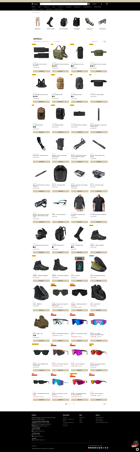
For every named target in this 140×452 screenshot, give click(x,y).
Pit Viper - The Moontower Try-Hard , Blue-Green (60, 394)
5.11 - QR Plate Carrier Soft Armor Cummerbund (40, 65)
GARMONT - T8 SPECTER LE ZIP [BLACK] (60, 275)
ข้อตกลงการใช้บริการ (99, 419)
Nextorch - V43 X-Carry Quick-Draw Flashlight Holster (59, 156)
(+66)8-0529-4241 (47, 424)
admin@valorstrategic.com (39, 440)
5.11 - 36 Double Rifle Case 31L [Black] (79, 125)
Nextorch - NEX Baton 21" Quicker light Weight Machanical (98, 125)
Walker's (53, 213)
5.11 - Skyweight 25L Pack (76, 94)
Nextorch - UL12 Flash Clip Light (96, 185)
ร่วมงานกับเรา (65, 425)
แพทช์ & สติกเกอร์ (97, 6)
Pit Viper (53, 302)
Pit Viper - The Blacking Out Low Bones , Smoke (41, 394)
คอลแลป (41, 9)
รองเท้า (53, 6)
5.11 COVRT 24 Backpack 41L (58, 245)
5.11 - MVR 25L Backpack (38, 125)
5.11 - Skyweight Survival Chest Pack (40, 94)
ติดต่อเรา (64, 420)
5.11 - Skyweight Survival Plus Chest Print (60, 64)
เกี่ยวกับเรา (64, 417)
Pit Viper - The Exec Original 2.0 (78, 364)
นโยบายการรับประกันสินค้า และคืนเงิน (102, 422)
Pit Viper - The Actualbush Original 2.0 (60, 364)
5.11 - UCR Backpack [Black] (57, 125)
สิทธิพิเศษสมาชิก (49, 9)
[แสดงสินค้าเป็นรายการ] (106, 41)
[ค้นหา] (88, 4)
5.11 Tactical (35, 62)
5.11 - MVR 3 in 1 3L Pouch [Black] (97, 94)
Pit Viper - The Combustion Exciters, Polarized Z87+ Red (97, 364)
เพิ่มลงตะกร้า (41, 71)
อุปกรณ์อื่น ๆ (34, 9)
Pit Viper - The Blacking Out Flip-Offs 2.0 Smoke (79, 304)
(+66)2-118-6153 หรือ (38, 424)
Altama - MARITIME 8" (37, 304)
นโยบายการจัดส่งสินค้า (99, 420)
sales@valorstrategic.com (39, 431)
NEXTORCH (92, 123)
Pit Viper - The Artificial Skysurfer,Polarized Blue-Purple (96, 334)
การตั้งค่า (80, 422)
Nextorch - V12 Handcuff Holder (58, 185)
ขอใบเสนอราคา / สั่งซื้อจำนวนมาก (68, 419)
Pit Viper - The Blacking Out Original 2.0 (60, 333)
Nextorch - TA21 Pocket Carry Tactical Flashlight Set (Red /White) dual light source (41, 215)
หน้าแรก (33, 12)
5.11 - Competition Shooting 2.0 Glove (40, 245)
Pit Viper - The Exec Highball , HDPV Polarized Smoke (40, 364)
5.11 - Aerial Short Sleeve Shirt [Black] (98, 214)
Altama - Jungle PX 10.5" (95, 304)
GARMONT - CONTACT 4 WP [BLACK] (40, 275)
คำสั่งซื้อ (80, 420)
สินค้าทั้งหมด (37, 12)
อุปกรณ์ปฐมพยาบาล (87, 6)
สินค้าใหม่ (33, 6)
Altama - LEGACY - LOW (37, 333)
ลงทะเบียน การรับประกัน (58, 9)
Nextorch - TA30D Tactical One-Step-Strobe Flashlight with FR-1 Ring (79, 156)
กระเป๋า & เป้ (60, 6)
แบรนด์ (39, 6)
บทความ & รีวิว (65, 424)
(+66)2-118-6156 (37, 429)
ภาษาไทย (33, 445)
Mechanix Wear (36, 154)
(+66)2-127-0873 (37, 434)
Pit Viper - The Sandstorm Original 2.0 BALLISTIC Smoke (60, 304)
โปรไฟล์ (80, 419)
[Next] (108, 22)
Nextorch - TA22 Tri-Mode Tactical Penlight (97, 156)
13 (73, 404)
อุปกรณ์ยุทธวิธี (68, 6)
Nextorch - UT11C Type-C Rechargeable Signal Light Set (79, 185)
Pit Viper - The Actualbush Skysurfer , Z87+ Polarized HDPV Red (79, 394)
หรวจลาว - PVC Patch (75, 275)
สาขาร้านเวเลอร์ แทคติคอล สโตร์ (68, 422)
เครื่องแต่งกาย (46, 6)
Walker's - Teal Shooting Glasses (59, 214)
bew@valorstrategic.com (44, 426)
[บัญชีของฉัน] (101, 4)
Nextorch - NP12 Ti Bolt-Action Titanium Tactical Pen (41, 185)
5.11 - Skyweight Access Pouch (77, 64)
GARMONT (92, 243)
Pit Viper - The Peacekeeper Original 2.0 (79, 334)
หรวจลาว (72, 274)
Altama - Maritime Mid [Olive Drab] (97, 275)
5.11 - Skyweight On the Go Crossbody (98, 64)
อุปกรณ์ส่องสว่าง (77, 6)
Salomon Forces (74, 243)
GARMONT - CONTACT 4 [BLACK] (96, 245)
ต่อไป (104, 404)
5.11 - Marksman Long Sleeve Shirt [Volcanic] (78, 215)
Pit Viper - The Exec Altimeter (96, 393)
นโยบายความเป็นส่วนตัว (100, 417)
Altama (91, 274)
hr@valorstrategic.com (38, 436)
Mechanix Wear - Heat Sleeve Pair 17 (40, 155)
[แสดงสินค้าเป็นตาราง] (104, 41)
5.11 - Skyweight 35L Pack (57, 94)
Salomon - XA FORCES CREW (77, 245)
